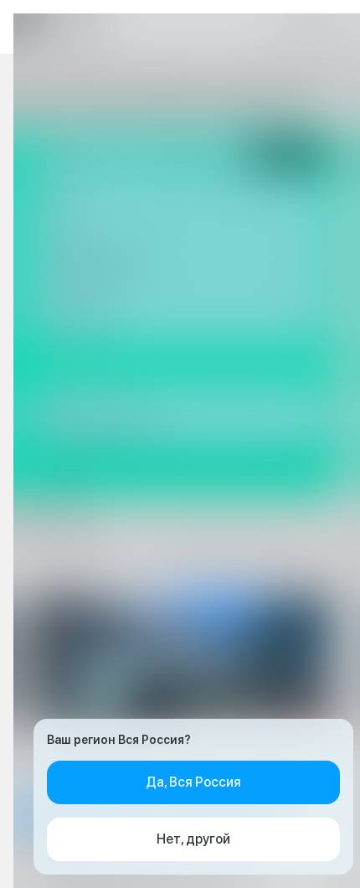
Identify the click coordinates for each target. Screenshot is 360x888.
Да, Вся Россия (193, 782)
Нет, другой (193, 839)
